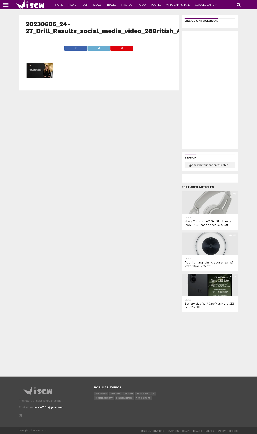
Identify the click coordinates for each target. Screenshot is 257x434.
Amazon (115, 393)
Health (197, 431)
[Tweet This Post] (98, 47)
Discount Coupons (152, 431)
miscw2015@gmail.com (48, 407)
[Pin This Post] (121, 47)
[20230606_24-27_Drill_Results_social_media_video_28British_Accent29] (40, 83)
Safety (221, 431)
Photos (126, 4)
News (72, 4)
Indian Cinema (124, 398)
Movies (209, 431)
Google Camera (206, 4)
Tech (84, 4)
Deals (97, 4)
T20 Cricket (143, 398)
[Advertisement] (210, 89)
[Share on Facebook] (75, 47)
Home (59, 4)
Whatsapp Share (178, 4)
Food (142, 4)
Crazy (185, 431)
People (156, 4)
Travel (111, 4)
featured (101, 393)
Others (233, 431)
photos (128, 393)
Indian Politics (145, 393)
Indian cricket (104, 398)
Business (173, 431)
